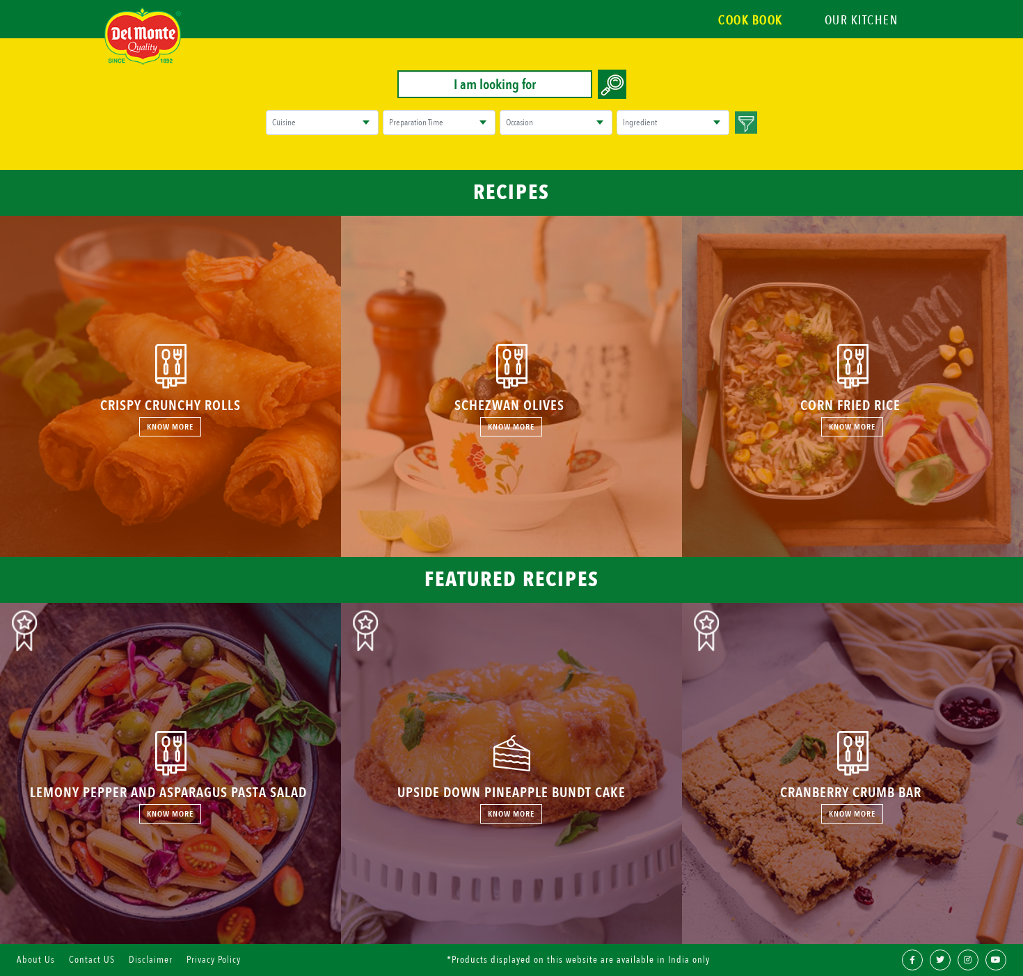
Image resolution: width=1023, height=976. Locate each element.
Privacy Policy (214, 959)
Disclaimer (151, 959)
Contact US (92, 959)
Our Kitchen (861, 20)
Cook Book (750, 20)
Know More (170, 426)
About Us (36, 959)
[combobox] (311, 122)
